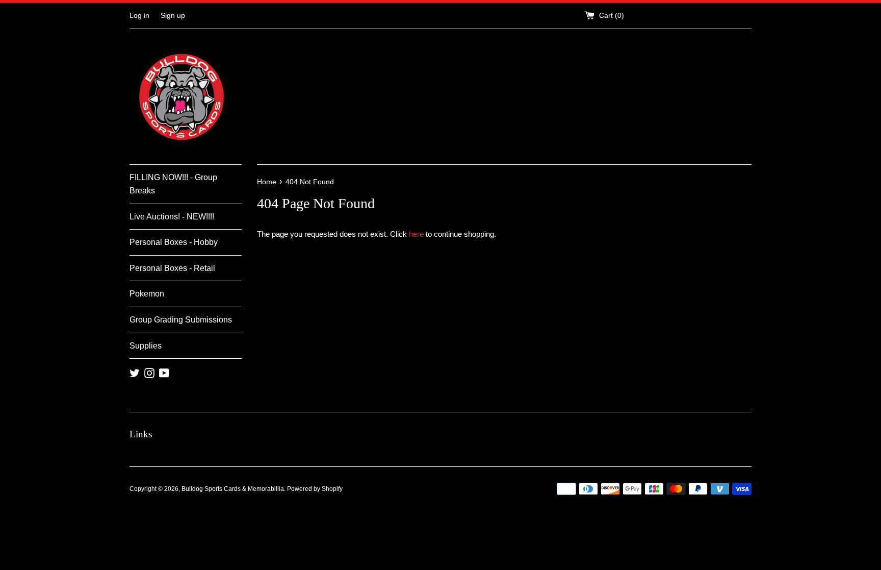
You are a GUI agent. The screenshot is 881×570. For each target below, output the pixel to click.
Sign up (173, 15)
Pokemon (146, 293)
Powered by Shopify (315, 488)
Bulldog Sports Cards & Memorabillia (233, 488)
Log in (139, 15)
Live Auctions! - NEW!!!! (171, 216)
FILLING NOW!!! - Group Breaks (173, 184)
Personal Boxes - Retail (172, 268)
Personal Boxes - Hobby (173, 242)
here (416, 234)
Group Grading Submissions (180, 319)
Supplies (145, 345)
